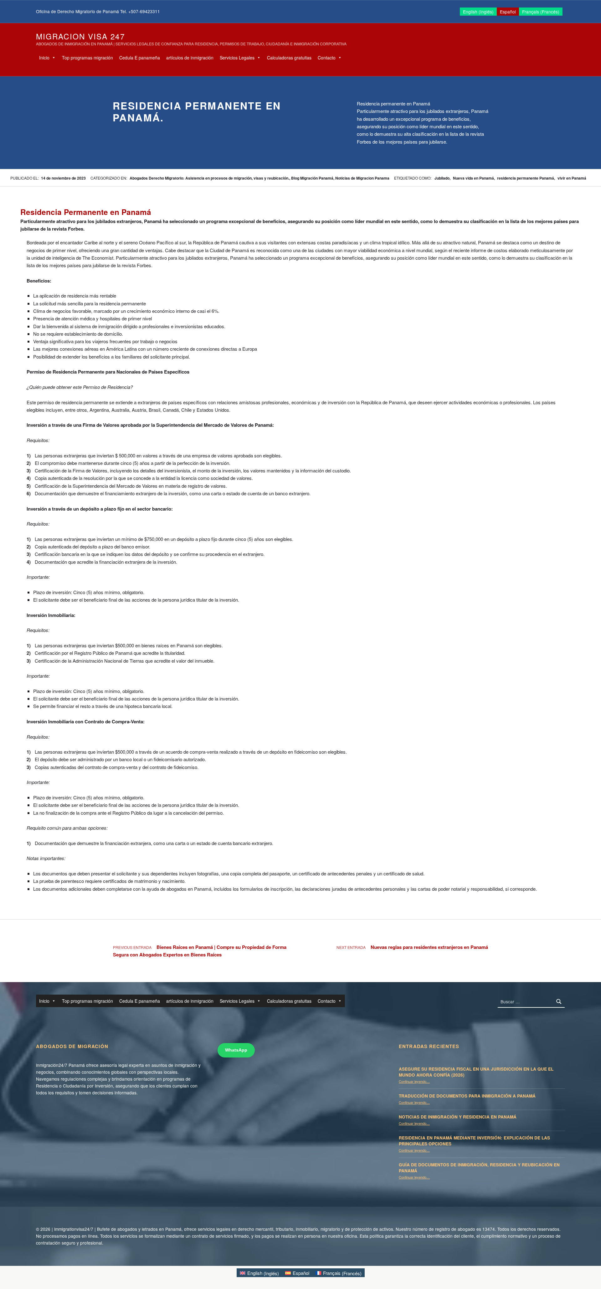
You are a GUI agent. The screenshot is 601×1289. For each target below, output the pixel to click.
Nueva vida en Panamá (473, 178)
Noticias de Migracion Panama (362, 178)
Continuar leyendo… (414, 1081)
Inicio (44, 57)
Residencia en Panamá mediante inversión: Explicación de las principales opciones (474, 1141)
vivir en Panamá (571, 178)
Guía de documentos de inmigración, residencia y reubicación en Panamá (479, 1168)
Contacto (327, 57)
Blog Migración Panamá (312, 178)
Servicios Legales (237, 57)
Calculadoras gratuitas (289, 57)
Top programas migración (87, 57)
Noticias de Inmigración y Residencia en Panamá (457, 1117)
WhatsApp (236, 1050)
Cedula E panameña (139, 57)
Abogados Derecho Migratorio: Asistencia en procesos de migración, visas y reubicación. (209, 178)
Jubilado (441, 178)
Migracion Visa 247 (80, 36)
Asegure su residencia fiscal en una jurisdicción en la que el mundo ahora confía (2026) (476, 1072)
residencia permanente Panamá (525, 178)
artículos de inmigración (189, 57)
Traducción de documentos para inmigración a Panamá (467, 1096)
